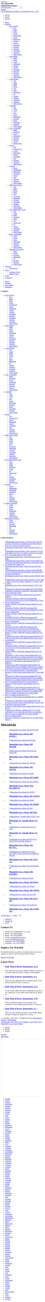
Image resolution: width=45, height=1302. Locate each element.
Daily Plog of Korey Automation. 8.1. (21, 977)
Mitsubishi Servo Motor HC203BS (24, 804)
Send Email (4, 1037)
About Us (8, 266)
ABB (15, 83)
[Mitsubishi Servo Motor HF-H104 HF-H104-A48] (24, 753)
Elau (14, 113)
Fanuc (15, 34)
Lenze (15, 37)
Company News (14, 272)
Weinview (16, 206)
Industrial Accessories (16, 249)
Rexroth (16, 47)
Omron (15, 43)
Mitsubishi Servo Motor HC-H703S (24, 796)
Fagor (15, 134)
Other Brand (17, 54)
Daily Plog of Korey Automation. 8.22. (21, 966)
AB (14, 28)
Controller (12, 106)
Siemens (16, 49)
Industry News (14, 274)
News (7, 270)
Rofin (15, 121)
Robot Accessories (15, 234)
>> (12, 915)
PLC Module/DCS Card (17, 210)
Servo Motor (13, 56)
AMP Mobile (11, 1020)
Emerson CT (17, 149)
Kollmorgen (17, 36)
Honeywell (17, 223)
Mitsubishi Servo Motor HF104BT (24, 778)
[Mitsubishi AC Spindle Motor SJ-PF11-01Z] (24, 816)
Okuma (15, 41)
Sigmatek (16, 100)
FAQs (7, 276)
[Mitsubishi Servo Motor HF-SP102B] (22, 740)
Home (7, 22)
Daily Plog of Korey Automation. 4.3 (21, 1008)
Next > (8, 915)
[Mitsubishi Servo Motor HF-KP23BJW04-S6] (24, 868)
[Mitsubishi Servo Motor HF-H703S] (21, 886)
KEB (15, 90)
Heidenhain (17, 170)
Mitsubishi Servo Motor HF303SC (24, 882)
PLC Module (24, 1022)
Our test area (13, 268)
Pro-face (16, 200)
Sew (14, 159)
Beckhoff (16, 132)
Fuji (14, 89)
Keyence (16, 255)
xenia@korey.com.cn (17, 939)
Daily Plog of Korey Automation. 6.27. (21, 987)
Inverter (11, 145)
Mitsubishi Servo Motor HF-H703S (24, 890)
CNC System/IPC (15, 128)
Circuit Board (13, 79)
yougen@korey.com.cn (9, 5)
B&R (15, 30)
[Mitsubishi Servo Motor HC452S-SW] (22, 894)
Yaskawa (16, 53)
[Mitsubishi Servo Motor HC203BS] (21, 800)
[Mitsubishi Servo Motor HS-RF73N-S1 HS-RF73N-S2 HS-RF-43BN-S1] (24, 841)
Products (8, 24)
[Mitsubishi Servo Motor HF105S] (21, 808)
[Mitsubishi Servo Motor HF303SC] (21, 878)
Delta (15, 32)
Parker (15, 155)
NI (14, 94)
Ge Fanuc (16, 196)
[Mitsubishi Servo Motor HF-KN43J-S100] (24, 730)
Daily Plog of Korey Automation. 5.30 (21, 998)
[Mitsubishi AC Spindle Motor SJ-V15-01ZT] (24, 829)
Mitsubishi (16, 39)
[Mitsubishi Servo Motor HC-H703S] (22, 792)
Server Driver (13, 26)
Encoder (12, 166)
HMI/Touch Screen (15, 185)
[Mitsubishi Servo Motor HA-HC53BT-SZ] (24, 782)
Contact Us (8, 278)
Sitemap (3, 1020)
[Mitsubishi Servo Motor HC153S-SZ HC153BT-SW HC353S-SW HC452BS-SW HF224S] (24, 855)
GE (14, 221)
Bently (15, 253)
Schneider (16, 51)
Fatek (15, 219)
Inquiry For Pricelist (7, 957)
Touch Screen (33, 1022)
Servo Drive (15, 1022)
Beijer (15, 191)
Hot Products (37, 1018)
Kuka (15, 240)
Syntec (15, 141)
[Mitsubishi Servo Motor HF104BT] (21, 774)
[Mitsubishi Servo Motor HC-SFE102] (22, 763)
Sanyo (15, 176)
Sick (14, 177)
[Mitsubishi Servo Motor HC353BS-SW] (23, 905)
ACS (15, 111)
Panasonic (16, 45)
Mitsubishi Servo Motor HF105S (23, 812)
